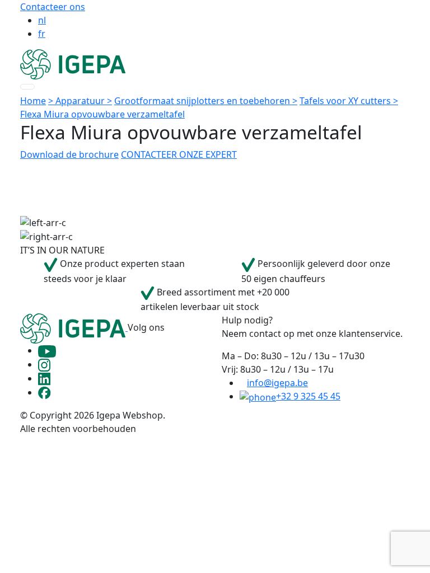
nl (42, 20)
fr (41, 33)
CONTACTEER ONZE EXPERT (179, 154)
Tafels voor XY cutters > (349, 101)
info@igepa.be (277, 383)
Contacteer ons (52, 7)
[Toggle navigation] (27, 87)
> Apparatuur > (80, 101)
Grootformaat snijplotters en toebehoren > (205, 101)
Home (33, 101)
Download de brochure (69, 154)
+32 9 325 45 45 (308, 396)
